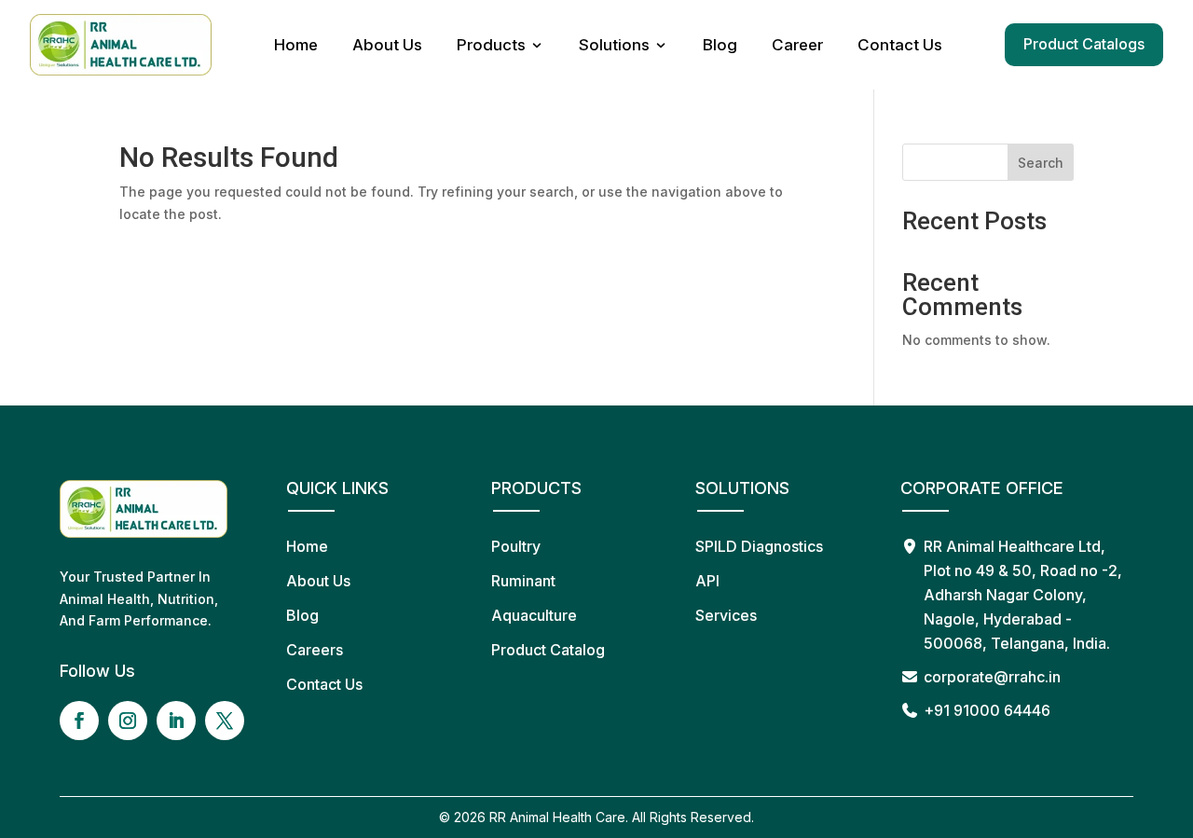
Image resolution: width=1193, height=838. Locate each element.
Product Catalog (548, 649)
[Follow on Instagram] (127, 720)
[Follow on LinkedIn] (176, 720)
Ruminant (523, 580)
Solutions (614, 44)
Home (296, 44)
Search (1040, 163)
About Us (387, 44)
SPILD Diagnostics (759, 546)
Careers (314, 649)
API (707, 580)
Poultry (516, 546)
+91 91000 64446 (987, 710)
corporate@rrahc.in (992, 676)
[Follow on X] (224, 720)
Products (491, 44)
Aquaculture (534, 615)
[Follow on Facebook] (79, 720)
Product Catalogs (1084, 43)
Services (726, 615)
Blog (720, 44)
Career (797, 44)
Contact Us (899, 44)
